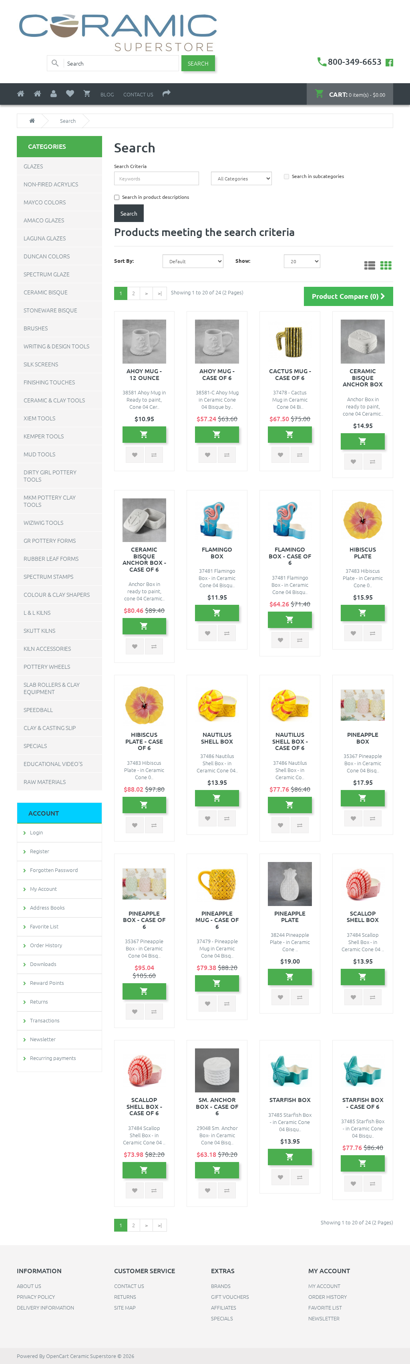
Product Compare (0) (346, 296)
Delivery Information (45, 1307)
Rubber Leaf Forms (51, 558)
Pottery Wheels (47, 666)
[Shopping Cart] (87, 93)
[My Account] (53, 94)
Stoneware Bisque (50, 310)
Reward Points (47, 982)
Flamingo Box (217, 552)
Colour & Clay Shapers (57, 594)
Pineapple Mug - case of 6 (217, 919)
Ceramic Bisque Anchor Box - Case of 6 (144, 559)
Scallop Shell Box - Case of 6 (144, 1106)
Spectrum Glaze (47, 274)
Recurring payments (53, 1058)
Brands (221, 1286)
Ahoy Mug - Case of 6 (217, 374)
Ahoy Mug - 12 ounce (144, 374)
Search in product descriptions (155, 197)
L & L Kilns (37, 612)
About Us (29, 1286)
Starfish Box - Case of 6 (363, 1103)
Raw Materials (45, 782)
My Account (43, 888)
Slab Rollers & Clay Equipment (52, 688)
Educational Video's (53, 764)
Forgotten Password (54, 870)
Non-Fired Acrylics (51, 184)
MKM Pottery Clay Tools (50, 500)
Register (39, 851)
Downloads (43, 964)
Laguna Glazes (45, 238)
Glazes (33, 166)
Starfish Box (290, 1100)
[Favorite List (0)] (70, 94)
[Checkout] (167, 94)
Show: (242, 260)
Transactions (45, 1020)
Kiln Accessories (47, 648)
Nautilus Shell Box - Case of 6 (290, 741)
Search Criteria (130, 166)
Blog (107, 94)
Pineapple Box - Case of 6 (144, 919)
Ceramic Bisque (46, 292)
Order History (46, 945)
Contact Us (138, 94)
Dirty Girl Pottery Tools (50, 475)
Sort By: (124, 260)
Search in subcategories (318, 176)
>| (160, 293)
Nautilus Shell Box (217, 737)
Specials (35, 746)
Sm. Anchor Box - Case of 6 (217, 1106)
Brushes (36, 328)
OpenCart (57, 1356)
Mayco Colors (45, 202)
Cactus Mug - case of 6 (290, 374)
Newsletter (43, 1039)
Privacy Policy (36, 1296)
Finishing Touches (49, 382)
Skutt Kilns (39, 630)
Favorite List (44, 926)
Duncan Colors (47, 256)
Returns (39, 1001)
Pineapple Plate (289, 916)
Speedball (38, 710)
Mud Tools (39, 454)
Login (36, 832)
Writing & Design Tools (56, 346)
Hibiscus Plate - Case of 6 (144, 741)
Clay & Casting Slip (50, 728)
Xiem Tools (39, 418)
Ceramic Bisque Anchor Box (363, 377)
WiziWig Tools (43, 522)
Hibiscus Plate (363, 552)
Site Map (125, 1307)
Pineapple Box (362, 737)
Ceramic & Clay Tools (54, 400)
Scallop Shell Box (363, 916)
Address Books (47, 907)
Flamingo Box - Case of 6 (290, 555)
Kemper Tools (44, 436)
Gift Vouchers (230, 1296)
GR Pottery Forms (50, 540)
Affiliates (223, 1307)
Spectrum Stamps (48, 576)
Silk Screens (41, 364)
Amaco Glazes (44, 220)
